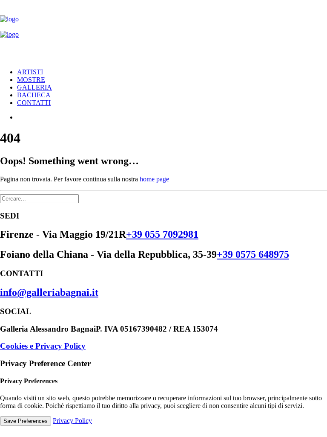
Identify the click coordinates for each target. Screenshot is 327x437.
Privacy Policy (72, 420)
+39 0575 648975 (253, 254)
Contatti (34, 102)
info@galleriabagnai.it (49, 292)
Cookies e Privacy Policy (43, 345)
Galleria (34, 87)
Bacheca (34, 95)
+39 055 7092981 (162, 234)
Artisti (30, 72)
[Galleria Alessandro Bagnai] (163, 30)
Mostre (31, 79)
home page (154, 179)
